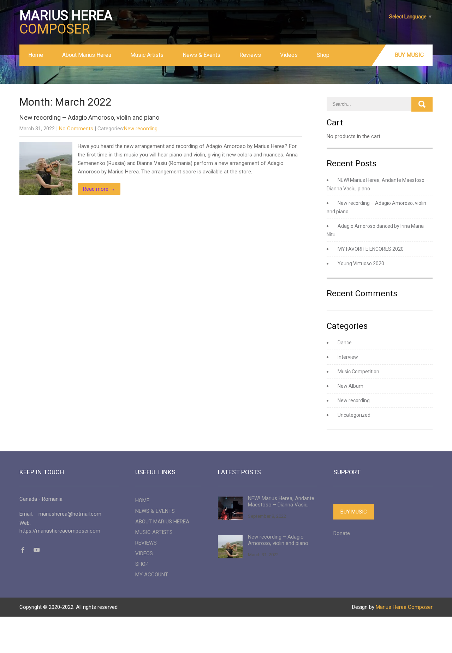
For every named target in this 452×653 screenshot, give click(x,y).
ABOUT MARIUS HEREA (162, 521)
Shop (323, 55)
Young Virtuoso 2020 (361, 263)
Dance (345, 342)
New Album (350, 386)
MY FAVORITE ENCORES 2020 (371, 249)
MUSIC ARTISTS (154, 532)
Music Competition (358, 371)
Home (35, 55)
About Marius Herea (86, 55)
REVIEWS (146, 543)
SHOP (142, 564)
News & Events (201, 55)
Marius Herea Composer (404, 607)
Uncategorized (354, 415)
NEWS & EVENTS (155, 511)
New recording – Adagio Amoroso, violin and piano (89, 117)
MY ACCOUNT (151, 574)
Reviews (250, 55)
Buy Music (409, 55)
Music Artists (146, 55)
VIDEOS (144, 553)
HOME (142, 500)
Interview (348, 357)
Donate (341, 533)
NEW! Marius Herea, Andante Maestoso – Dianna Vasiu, (281, 501)
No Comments (76, 128)
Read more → (99, 189)
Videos (289, 55)
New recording (140, 128)
